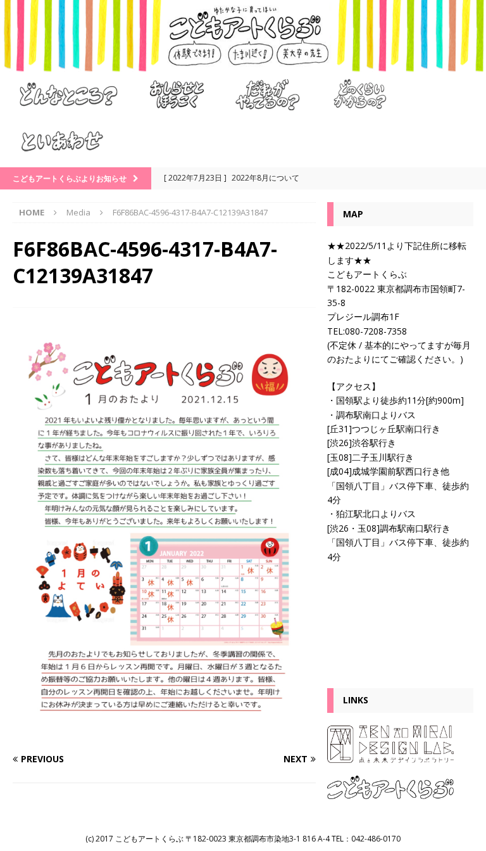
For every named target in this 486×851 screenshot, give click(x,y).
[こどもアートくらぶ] (243, 64)
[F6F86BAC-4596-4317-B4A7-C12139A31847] (164, 735)
